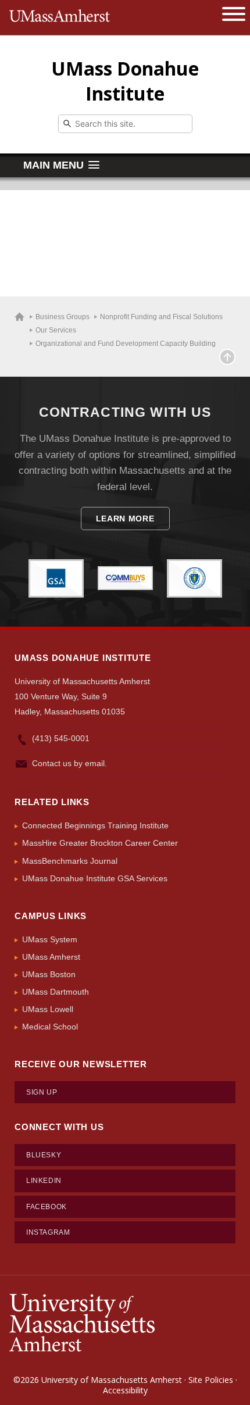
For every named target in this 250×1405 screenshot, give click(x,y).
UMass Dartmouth (55, 991)
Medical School (50, 1026)
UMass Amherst (51, 956)
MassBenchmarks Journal (69, 861)
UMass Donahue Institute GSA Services (94, 878)
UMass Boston (49, 974)
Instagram (48, 1232)
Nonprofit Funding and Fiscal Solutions (161, 317)
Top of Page (227, 357)
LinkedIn (44, 1181)
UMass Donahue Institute (125, 81)
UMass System (49, 939)
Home (19, 316)
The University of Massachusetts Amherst (59, 17)
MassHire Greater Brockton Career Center (100, 843)
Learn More (125, 518)
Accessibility (125, 1390)
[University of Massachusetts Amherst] (82, 1321)
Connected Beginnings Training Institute (95, 825)
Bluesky (43, 1155)
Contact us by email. (69, 763)
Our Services (55, 330)
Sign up (41, 1092)
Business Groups (62, 317)
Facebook (46, 1207)
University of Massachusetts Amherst (111, 1379)
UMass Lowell (47, 1009)
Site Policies (210, 1379)
